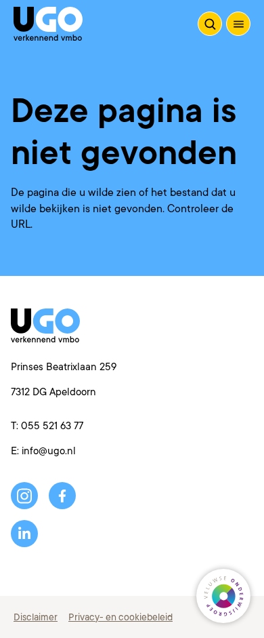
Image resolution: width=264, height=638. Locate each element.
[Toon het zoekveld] (210, 24)
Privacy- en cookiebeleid (120, 617)
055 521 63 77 (52, 426)
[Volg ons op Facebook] (62, 495)
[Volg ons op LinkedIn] (24, 533)
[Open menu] (238, 24)
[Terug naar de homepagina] (48, 24)
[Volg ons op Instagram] (24, 495)
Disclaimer (36, 617)
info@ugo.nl (49, 451)
